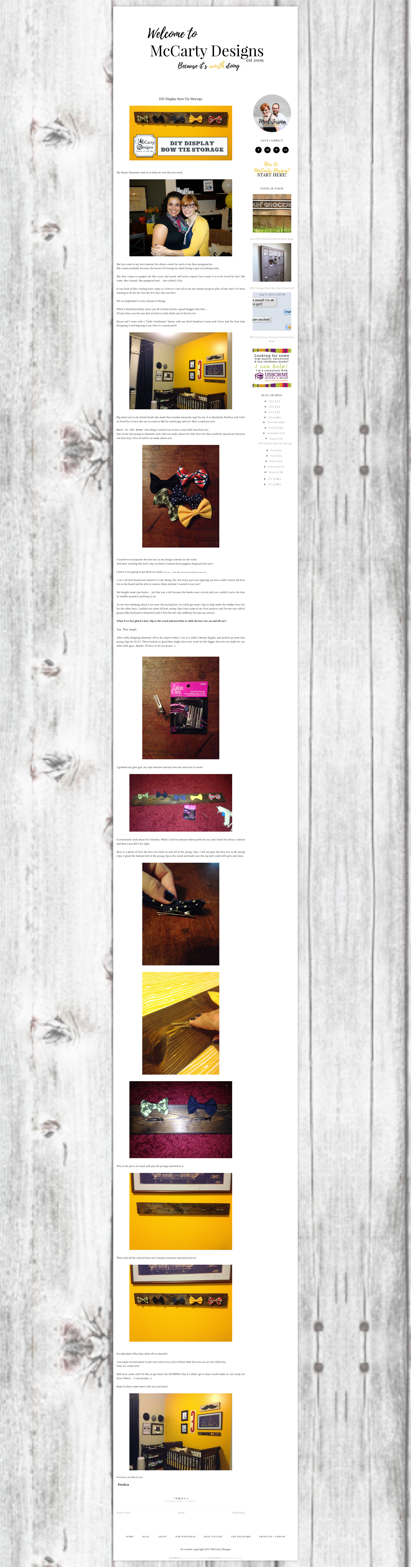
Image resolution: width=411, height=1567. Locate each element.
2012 (271, 484)
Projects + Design (272, 1536)
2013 (271, 478)
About (162, 1536)
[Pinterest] (276, 149)
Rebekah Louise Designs (194, 1558)
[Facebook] (258, 149)
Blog (145, 1536)
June (273, 450)
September (273, 433)
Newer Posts (124, 1512)
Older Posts (238, 1512)
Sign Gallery (213, 1536)
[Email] (285, 149)
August (273, 438)
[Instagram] (267, 149)
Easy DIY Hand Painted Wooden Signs (272, 238)
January (273, 472)
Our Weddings (185, 1536)
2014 (271, 417)
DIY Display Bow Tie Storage (180, 98)
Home (181, 1512)
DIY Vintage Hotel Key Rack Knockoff (272, 288)
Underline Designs (232, 1558)
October (273, 427)
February (273, 466)
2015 (272, 412)
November (273, 422)
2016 (272, 406)
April (273, 455)
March (273, 461)
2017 (272, 401)
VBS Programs (241, 1536)
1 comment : (191, 1501)
